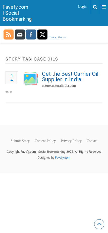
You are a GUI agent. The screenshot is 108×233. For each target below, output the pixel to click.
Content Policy (45, 141)
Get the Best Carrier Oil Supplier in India (70, 76)
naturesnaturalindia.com (59, 86)
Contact (92, 141)
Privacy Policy (71, 141)
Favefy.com (62, 158)
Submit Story (20, 141)
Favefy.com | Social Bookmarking (17, 13)
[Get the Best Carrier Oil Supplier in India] (30, 78)
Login (82, 6)
